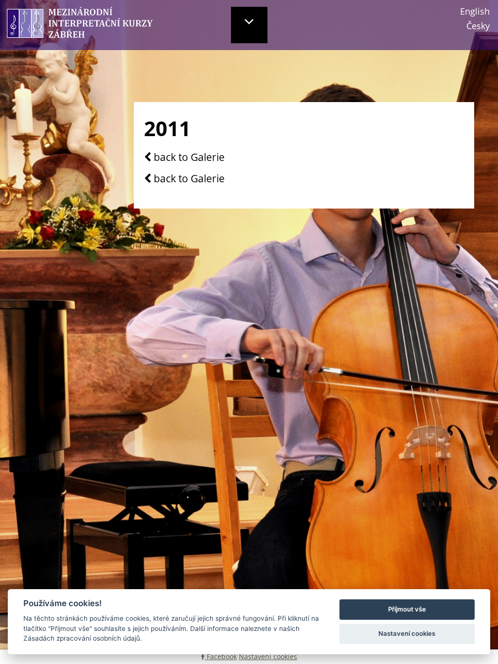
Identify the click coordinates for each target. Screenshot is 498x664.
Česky (478, 26)
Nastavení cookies (268, 656)
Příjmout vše (407, 609)
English (475, 11)
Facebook (221, 656)
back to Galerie (188, 157)
